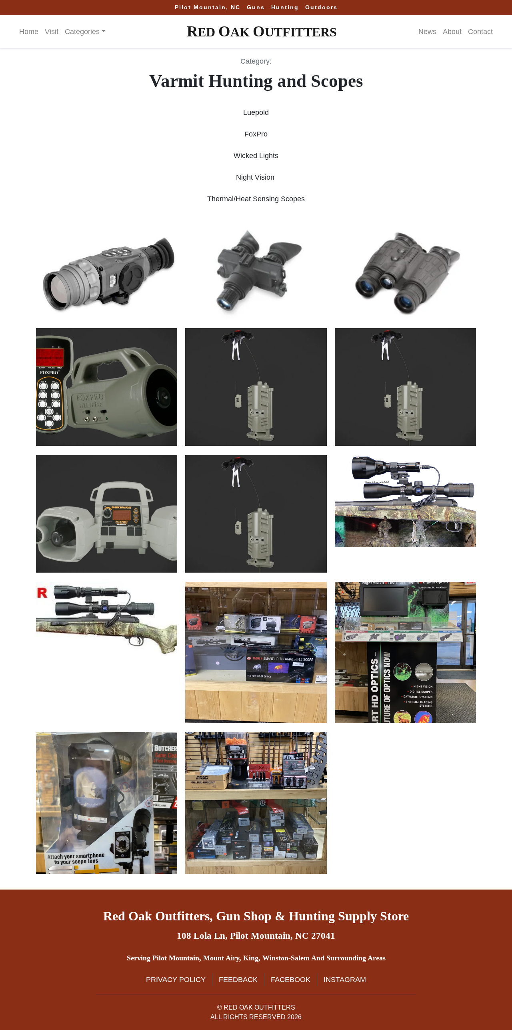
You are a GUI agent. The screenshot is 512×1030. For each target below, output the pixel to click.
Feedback (238, 980)
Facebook (290, 980)
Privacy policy (176, 980)
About (452, 32)
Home (28, 32)
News (427, 32)
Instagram (345, 980)
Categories (82, 32)
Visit (51, 32)
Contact (480, 32)
